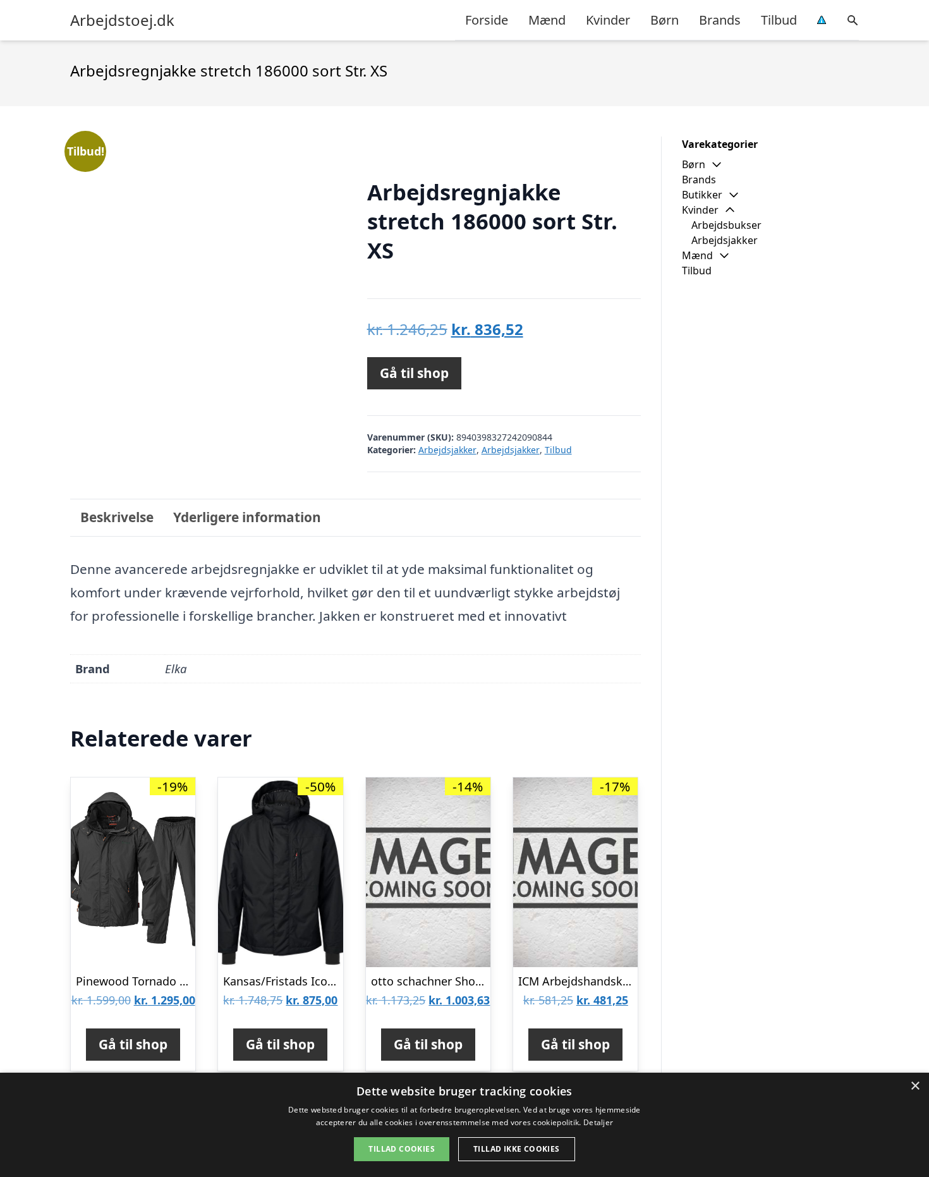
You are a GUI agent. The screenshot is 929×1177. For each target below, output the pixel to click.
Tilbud (779, 19)
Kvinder (608, 19)
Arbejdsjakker (447, 450)
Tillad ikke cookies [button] (516, 1148)
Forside (486, 19)
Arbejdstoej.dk (122, 20)
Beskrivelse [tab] (117, 517)
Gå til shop (414, 373)
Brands (720, 19)
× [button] (915, 1086)
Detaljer (598, 1122)
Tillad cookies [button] (401, 1148)
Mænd (547, 19)
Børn (664, 19)
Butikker (702, 195)
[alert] (464, 1125)
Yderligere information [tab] (247, 517)
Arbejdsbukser (726, 225)
